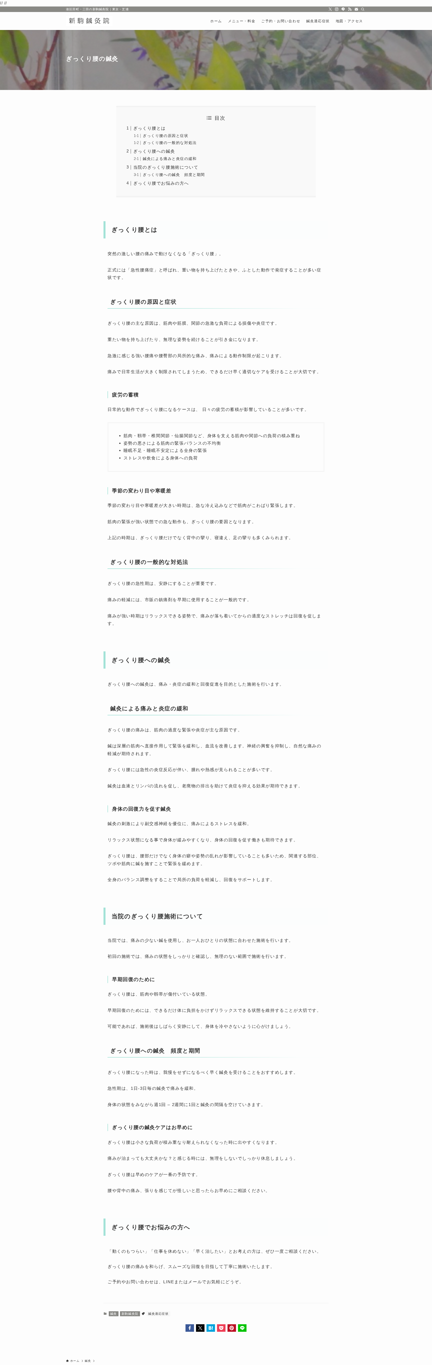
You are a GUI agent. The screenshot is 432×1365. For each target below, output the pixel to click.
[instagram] (337, 9)
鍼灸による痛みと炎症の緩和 (170, 158)
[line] (343, 9)
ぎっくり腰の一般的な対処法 (170, 142)
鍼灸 (113, 1314)
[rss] (349, 9)
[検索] (363, 9)
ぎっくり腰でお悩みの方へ (161, 183)
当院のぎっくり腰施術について (165, 167)
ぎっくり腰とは (149, 128)
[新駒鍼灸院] (89, 21)
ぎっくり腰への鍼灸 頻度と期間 (174, 174)
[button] (190, 1328)
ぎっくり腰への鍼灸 (154, 151)
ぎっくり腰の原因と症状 (165, 135)
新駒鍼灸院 (130, 1314)
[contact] (356, 9)
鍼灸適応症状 (158, 1314)
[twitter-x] (330, 9)
